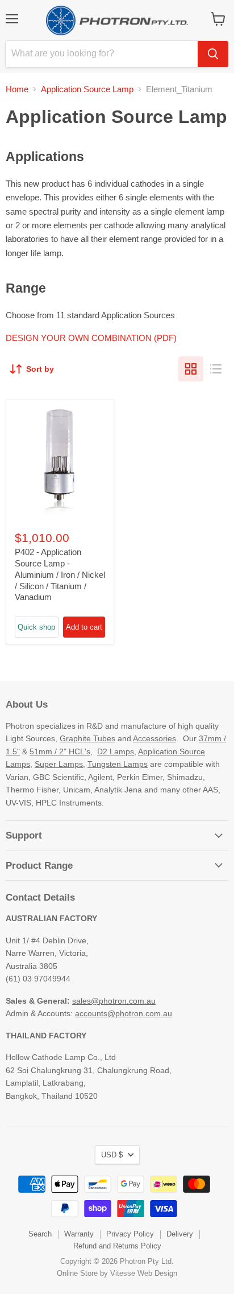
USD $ (112, 1155)
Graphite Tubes (87, 738)
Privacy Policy (130, 1234)
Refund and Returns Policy (117, 1246)
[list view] (215, 368)
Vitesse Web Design (143, 1273)
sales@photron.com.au (114, 1000)
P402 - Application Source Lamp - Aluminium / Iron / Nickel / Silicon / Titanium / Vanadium (60, 574)
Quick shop (36, 627)
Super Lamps (59, 764)
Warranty (79, 1234)
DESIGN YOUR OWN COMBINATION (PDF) (91, 338)
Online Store (77, 1273)
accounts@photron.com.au (123, 1013)
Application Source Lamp (87, 89)
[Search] (213, 54)
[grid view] (190, 368)
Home (17, 89)
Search (40, 1234)
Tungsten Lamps (117, 764)
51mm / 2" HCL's (60, 751)
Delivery (179, 1234)
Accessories (154, 738)
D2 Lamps (115, 751)
